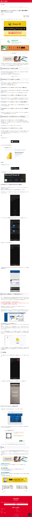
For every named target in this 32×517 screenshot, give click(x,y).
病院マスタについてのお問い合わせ (22, 504)
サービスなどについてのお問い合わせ (10, 504)
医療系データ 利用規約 (3, 512)
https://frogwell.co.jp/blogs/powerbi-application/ (7, 307)
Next (26, 490)
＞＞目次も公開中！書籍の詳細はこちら (6, 475)
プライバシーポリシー (18, 511)
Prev (3, 491)
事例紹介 (2, 511)
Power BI (2, 14)
